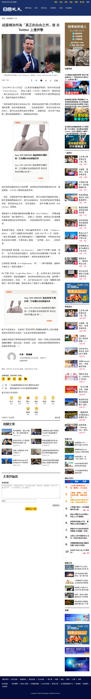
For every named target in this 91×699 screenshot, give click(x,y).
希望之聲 (55, 684)
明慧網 (78, 684)
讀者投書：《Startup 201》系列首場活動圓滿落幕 (84, 427)
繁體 (87, 2)
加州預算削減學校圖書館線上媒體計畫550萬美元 (50, 462)
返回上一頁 (31, 509)
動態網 (85, 684)
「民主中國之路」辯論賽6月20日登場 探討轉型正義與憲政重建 (84, 389)
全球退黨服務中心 (67, 684)
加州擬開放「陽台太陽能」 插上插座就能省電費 (21, 433)
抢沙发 (57, 417)
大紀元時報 (45, 684)
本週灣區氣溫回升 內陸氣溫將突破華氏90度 (84, 197)
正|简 (56, 81)
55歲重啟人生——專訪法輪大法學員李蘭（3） (81, 445)
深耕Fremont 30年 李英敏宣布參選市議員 (84, 364)
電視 (55, 2)
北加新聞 (10, 18)
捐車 (66, 2)
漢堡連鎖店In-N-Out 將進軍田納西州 (24, 388)
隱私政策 (32, 679)
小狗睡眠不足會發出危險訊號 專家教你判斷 (81, 583)
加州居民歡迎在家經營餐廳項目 (83, 222)
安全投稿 (41, 679)
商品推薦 (69, 8)
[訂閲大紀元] (77, 621)
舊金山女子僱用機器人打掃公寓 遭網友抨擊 (84, 235)
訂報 (60, 2)
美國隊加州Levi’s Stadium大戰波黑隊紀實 (82, 452)
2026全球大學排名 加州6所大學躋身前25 (84, 351)
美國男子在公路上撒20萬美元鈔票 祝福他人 (81, 569)
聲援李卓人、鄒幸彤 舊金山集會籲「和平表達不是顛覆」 (84, 261)
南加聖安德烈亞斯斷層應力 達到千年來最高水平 (84, 402)
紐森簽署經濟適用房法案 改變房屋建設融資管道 (50, 452)
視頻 (60, 8)
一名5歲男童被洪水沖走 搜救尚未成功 (24, 385)
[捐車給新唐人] (77, 65)
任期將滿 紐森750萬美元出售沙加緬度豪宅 (84, 248)
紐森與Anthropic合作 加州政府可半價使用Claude (20, 462)
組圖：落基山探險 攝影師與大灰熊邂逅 (81, 597)
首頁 (3, 18)
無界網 (4, 686)
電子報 (82, 2)
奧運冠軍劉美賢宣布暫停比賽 (83, 210)
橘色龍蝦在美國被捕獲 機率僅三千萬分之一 (81, 604)
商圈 (76, 2)
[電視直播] (77, 671)
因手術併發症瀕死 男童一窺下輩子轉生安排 (81, 576)
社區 (36, 8)
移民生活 (44, 8)
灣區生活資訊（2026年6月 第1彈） (84, 376)
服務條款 (23, 679)
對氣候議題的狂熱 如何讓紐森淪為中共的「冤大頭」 (50, 443)
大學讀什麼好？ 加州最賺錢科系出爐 (84, 185)
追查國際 (15, 684)
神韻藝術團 (35, 684)
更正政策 (14, 679)
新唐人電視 (24, 684)
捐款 (71, 2)
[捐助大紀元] (77, 654)
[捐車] (77, 302)
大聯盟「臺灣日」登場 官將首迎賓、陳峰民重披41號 (84, 172)
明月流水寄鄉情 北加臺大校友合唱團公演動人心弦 (84, 274)
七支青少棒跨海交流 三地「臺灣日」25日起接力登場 (83, 159)
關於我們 (5, 679)
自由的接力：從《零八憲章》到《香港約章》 (80, 459)
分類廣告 (53, 8)
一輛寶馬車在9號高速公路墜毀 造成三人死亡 (84, 415)
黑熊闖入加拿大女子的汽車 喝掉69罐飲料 (81, 590)
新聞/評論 (28, 8)
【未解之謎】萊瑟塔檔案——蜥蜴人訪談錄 (83, 338)
